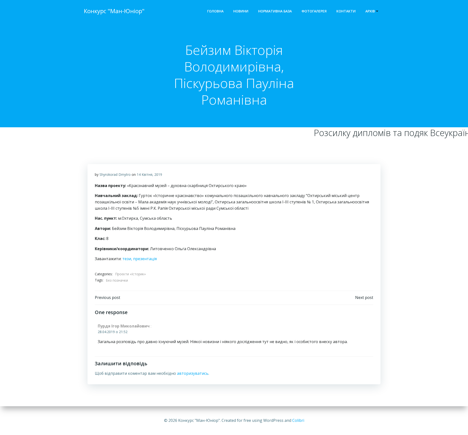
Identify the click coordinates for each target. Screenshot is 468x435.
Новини (240, 11)
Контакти (346, 11)
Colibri (298, 420)
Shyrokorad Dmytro (115, 174)
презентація (145, 258)
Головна (215, 11)
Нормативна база (275, 11)
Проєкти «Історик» (130, 274)
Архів (370, 11)
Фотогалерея (314, 11)
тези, (127, 258)
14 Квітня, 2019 (149, 174)
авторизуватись (192, 373)
